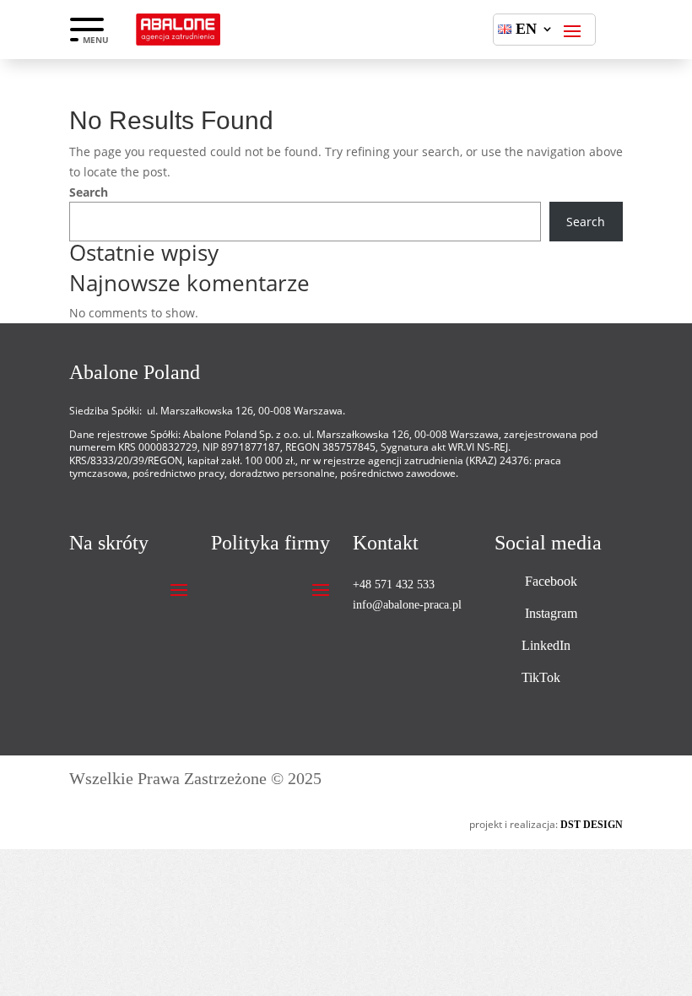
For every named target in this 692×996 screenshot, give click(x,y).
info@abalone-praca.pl (407, 604)
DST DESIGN (591, 825)
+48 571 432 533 (394, 584)
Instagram (551, 613)
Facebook (551, 581)
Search (88, 192)
